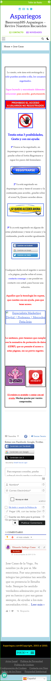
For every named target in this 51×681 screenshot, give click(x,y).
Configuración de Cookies (13, 668)
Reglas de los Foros (11, 671)
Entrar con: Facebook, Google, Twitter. (24, 442)
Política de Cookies (24, 664)
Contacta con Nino (38, 668)
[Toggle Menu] (32, 653)
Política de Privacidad (31, 661)
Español (31, 678)
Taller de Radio (35, 3)
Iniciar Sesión (39, 436)
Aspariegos (25, 16)
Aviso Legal (11, 661)
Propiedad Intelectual (36, 671)
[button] (21, 652)
